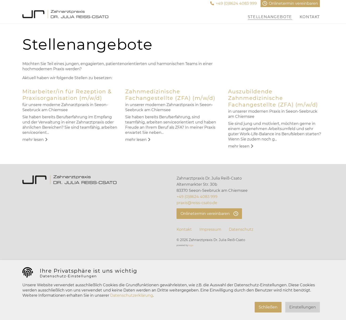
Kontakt (184, 229)
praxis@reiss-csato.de (197, 203)
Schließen (268, 307)
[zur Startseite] (65, 14)
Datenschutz (241, 229)
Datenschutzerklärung (131, 295)
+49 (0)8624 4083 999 (197, 196)
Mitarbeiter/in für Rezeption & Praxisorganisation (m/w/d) (67, 94)
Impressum (210, 229)
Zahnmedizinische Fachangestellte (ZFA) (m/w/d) (170, 94)
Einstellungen (302, 307)
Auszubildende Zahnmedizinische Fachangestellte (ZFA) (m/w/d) (273, 98)
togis (191, 245)
